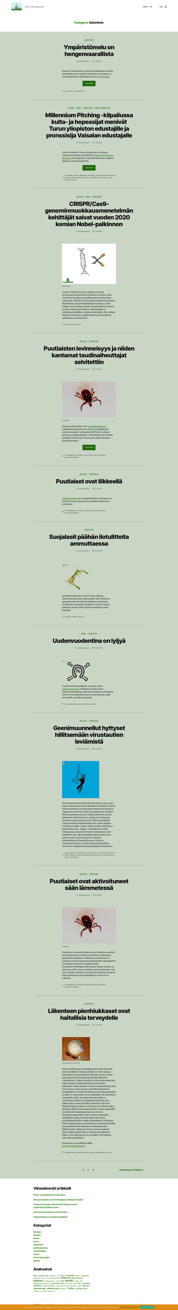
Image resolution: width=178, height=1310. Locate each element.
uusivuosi (81, 617)
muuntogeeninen (108, 855)
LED (50, 1283)
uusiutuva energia (71, 180)
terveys (108, 1152)
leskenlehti (56, 1283)
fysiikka (71, 108)
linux (62, 1283)
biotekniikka (69, 175)
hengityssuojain (70, 1152)
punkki (95, 455)
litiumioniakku (68, 1283)
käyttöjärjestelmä (38, 1283)
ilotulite (67, 617)
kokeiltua (76, 1281)
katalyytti (57, 1281)
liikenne (85, 178)
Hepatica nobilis (55, 1278)
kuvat (36, 1241)
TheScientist (104, 77)
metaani (86, 1283)
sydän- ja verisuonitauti (77, 91)
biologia (80, 197)
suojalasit (74, 617)
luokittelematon (40, 1248)
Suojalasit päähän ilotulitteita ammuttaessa (89, 540)
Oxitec (105, 803)
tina (88, 704)
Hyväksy (143, 1307)
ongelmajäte (72, 704)
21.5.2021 (98, 143)
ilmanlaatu (91, 175)
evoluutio (43, 1278)
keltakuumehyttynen (83, 855)
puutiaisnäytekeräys (97, 426)
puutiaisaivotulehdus (72, 457)
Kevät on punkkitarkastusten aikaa (49, 1195)
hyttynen (72, 855)
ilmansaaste (100, 175)
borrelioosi (80, 455)
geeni (47, 1278)
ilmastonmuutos (110, 175)
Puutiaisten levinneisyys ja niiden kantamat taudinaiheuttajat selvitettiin (89, 355)
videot (36, 1254)
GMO (66, 855)
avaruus (70, 1275)
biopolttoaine (85, 1275)
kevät (87, 1152)
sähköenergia (39, 1288)
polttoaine (103, 178)
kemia (78, 108)
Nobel (85, 292)
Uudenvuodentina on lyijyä (89, 640)
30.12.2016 (98, 551)
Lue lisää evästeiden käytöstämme (130, 1307)
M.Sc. (88, 61)
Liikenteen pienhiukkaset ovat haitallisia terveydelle (89, 1014)
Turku (70, 1288)
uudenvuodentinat (70, 689)
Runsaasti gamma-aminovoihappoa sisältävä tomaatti (58, 1200)
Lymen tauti (89, 455)
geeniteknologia (70, 324)
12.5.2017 (98, 369)
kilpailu (79, 178)
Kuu (81, 1281)
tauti (66, 857)
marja (75, 1283)
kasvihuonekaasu (70, 178)
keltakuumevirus (96, 855)
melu (66, 91)
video (45, 1291)
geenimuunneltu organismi (106, 853)
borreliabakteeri (70, 455)
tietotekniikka (39, 1251)
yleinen (36, 1261)
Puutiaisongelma (70, 498)
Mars (80, 1283)
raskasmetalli (81, 704)
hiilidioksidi (83, 175)
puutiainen (102, 455)
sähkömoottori (53, 1288)
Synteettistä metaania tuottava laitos (50, 1212)
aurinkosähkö (61, 1275)
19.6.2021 (98, 61)
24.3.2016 (98, 1025)
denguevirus (92, 853)
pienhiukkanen (101, 1152)
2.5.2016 (99, 895)
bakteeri (77, 1275)
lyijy (66, 704)
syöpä (110, 178)
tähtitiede (36, 1291)
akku (35, 1276)
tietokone (63, 1288)
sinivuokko (73, 1286)
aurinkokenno (52, 1275)
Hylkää (151, 1307)
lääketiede (89, 40)
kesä (62, 1281)
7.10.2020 (98, 231)
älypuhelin (51, 1291)
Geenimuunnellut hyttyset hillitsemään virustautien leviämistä (89, 734)
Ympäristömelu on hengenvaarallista (89, 50)
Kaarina (38, 1280)
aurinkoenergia (43, 1276)
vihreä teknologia (102, 108)
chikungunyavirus (81, 853)
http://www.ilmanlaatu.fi (73, 1146)
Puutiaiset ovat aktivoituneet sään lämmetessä (89, 884)
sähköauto (85, 1286)
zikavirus (75, 857)
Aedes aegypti (70, 853)
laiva (46, 1283)
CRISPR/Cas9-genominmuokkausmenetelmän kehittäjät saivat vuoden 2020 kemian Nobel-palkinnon (89, 214)
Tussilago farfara (81, 1289)
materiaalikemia (94, 178)
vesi (41, 1291)
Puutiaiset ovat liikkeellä (89, 481)
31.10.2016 (98, 749)
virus (70, 857)
